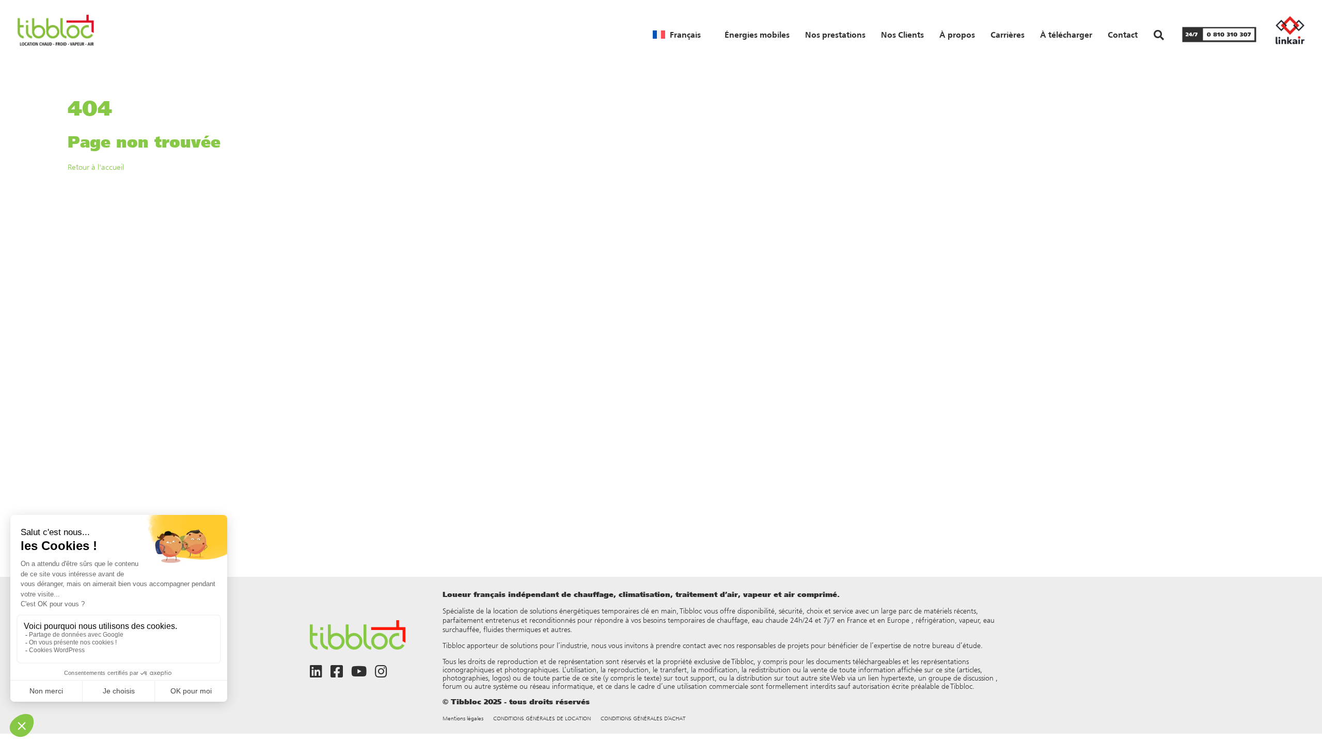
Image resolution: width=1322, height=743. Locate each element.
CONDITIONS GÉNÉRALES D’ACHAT (643, 718)
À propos (957, 34)
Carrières (1007, 34)
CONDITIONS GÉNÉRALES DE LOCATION (542, 718)
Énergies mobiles (757, 34)
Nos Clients (902, 34)
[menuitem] (677, 34)
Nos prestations (835, 34)
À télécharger (1066, 34)
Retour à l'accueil (96, 167)
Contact (1123, 34)
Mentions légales (463, 718)
